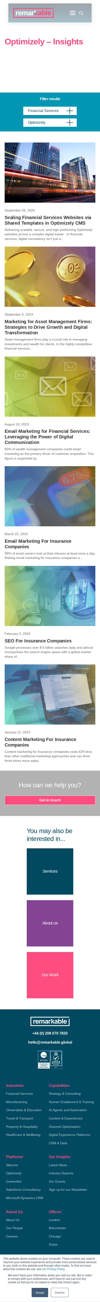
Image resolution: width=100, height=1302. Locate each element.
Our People (14, 1228)
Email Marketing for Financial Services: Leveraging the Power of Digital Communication (47, 437)
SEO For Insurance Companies (38, 640)
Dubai (53, 1244)
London (54, 1220)
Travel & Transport (19, 1118)
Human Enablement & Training (71, 1102)
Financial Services (19, 1093)
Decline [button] (60, 1292)
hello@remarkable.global (50, 1042)
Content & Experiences (66, 1118)
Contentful (13, 1181)
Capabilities (59, 1086)
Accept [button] (40, 1292)
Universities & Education (24, 1110)
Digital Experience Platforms (69, 1135)
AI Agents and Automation (68, 1110)
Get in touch (50, 800)
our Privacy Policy (53, 1269)
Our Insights (59, 1157)
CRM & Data (58, 1143)
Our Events (57, 1181)
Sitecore (12, 1165)
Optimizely (13, 1173)
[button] (72, 13)
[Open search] (81, 13)
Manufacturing (16, 1102)
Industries (15, 1086)
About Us (14, 1212)
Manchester (57, 1228)
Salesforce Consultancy (23, 1189)
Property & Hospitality (22, 1126)
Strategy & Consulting (65, 1093)
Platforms (14, 1157)
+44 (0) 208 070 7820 (50, 1033)
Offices (55, 1212)
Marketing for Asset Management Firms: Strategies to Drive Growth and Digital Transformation (48, 327)
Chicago (55, 1236)
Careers (12, 1236)
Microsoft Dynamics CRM (24, 1198)
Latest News (58, 1165)
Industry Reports (61, 1173)
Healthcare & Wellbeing (23, 1135)
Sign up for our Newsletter (68, 1189)
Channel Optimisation (64, 1126)
